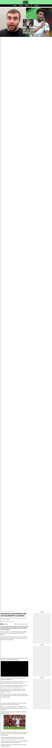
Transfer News (11, 611)
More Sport (36, 5)
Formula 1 (21, 5)
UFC (31, 5)
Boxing (26, 5)
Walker (15, 741)
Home (2, 611)
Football (15, 5)
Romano (13, 678)
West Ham (14, 636)
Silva (21, 741)
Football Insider (10, 658)
